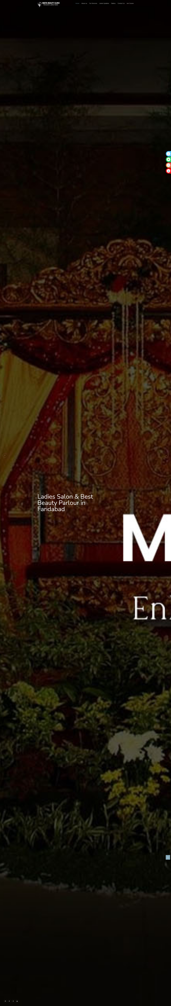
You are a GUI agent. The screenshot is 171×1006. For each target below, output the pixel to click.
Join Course (130, 3)
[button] (166, 455)
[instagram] (5, 1001)
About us (84, 3)
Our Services (93, 3)
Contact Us (121, 3)
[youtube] (17, 1001)
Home (77, 3)
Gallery (113, 3)
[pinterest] (9, 1001)
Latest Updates (104, 3)
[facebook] (13, 1001)
